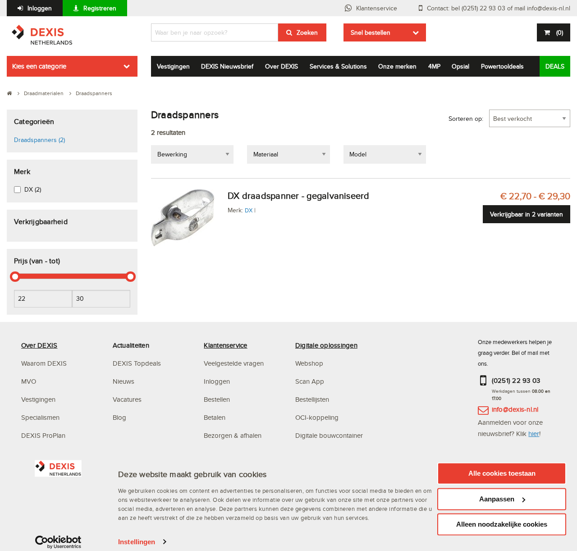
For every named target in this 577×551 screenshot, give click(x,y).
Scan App (309, 381)
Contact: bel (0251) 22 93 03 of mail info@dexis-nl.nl (498, 8)
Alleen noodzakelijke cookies (501, 524)
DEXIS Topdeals (137, 363)
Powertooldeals (502, 66)
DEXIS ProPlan (43, 435)
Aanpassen (496, 499)
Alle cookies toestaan (502, 473)
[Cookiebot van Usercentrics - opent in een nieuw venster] (58, 542)
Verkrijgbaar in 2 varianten (526, 214)
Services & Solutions (338, 66)
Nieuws (123, 381)
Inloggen (39, 8)
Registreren (99, 8)
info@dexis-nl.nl (515, 409)
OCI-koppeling (317, 417)
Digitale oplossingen (326, 345)
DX (248, 210)
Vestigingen (173, 66)
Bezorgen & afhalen (232, 435)
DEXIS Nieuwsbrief (227, 66)
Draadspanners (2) (39, 139)
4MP (434, 66)
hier (533, 433)
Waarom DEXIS (44, 363)
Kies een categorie (39, 66)
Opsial (460, 66)
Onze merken (397, 66)
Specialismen (40, 417)
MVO (28, 381)
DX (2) (32, 189)
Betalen (214, 417)
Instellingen (136, 542)
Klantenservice (376, 8)
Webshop (309, 363)
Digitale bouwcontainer (329, 435)
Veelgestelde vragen (235, 363)
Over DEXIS (281, 66)
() (559, 32)
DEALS (554, 66)
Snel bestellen (370, 32)
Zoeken (307, 32)
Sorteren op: (466, 118)
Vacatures (127, 399)
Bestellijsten (312, 399)
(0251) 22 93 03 (516, 380)
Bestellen (217, 399)
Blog (119, 417)
